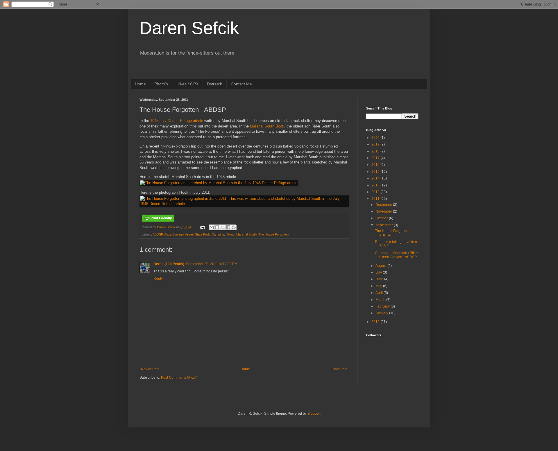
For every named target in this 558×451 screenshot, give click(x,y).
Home (140, 84)
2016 (375, 165)
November (384, 211)
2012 (375, 192)
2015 (375, 172)
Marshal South (246, 234)
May (379, 286)
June (379, 279)
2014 (375, 178)
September (384, 225)
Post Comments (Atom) (179, 377)
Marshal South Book (267, 126)
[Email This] (211, 227)
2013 (375, 185)
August (381, 266)
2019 (375, 144)
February (383, 306)
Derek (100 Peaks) (168, 264)
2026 (375, 138)
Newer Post (150, 369)
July (379, 272)
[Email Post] (202, 227)
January (382, 313)
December (384, 205)
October (382, 218)
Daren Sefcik (189, 28)
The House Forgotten (273, 234)
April (379, 293)
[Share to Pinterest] (234, 227)
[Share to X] (223, 227)
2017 (375, 158)
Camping (218, 234)
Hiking (230, 234)
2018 (375, 151)
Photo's (161, 84)
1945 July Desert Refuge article (176, 120)
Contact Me (241, 84)
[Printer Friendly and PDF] (158, 220)
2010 (375, 322)
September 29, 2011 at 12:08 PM (211, 264)
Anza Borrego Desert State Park (187, 234)
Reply (158, 278)
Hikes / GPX (187, 84)
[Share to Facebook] (228, 227)
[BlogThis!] (217, 227)
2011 (375, 199)
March (380, 300)
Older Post (339, 369)
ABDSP (158, 234)
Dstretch (214, 84)
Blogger (313, 414)
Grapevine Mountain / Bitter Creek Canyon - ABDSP (396, 255)
